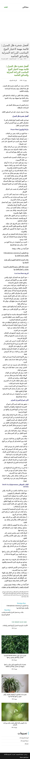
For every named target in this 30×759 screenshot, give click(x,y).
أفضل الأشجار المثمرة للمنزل (10, 593)
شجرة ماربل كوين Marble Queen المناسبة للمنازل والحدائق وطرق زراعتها (15, 656)
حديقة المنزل (25, 740)
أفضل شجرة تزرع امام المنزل (18, 594)
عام (27, 743)
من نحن (25, 754)
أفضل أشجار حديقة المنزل (21, 593)
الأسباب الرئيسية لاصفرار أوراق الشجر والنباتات (15, 625)
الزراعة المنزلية (13, 80)
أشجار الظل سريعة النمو (13, 591)
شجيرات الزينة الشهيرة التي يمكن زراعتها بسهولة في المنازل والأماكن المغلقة (15, 665)
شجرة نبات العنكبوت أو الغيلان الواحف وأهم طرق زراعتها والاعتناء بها (15, 695)
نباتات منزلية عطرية (24, 596)
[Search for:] (3, 7)
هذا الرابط (13, 245)
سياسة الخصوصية (19, 754)
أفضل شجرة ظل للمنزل (8, 594)
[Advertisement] (15, 27)
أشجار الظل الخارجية (22, 591)
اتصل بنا (13, 754)
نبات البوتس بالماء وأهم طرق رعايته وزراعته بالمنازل (15, 723)
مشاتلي (25, 7)
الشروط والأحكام (7, 754)
